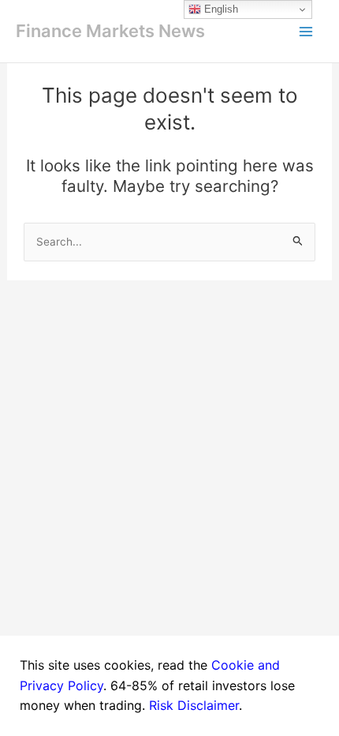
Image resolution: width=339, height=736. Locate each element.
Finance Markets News (110, 31)
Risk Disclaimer (194, 705)
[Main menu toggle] (306, 31)
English (219, 9)
